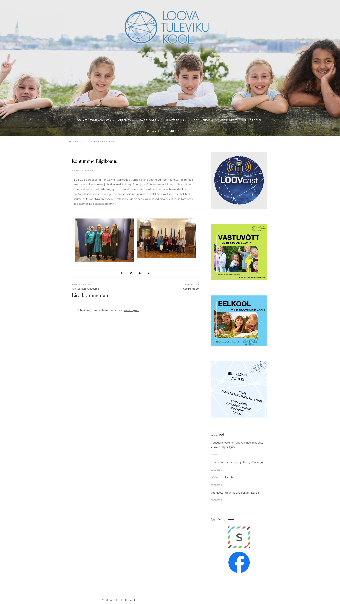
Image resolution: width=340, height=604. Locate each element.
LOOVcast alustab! (222, 477)
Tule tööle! (253, 120)
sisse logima (131, 310)
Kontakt (192, 131)
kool (90, 170)
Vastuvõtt (148, 120)
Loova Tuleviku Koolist (92, 120)
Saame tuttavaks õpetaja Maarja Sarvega (237, 462)
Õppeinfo (124, 120)
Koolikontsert (191, 288)
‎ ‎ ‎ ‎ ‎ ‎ (73, 154)
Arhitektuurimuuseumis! (86, 288)
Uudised (173, 131)
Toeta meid (153, 131)
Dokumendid (202, 120)
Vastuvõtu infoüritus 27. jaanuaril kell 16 (235, 492)
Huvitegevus (175, 120)
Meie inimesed (229, 120)
